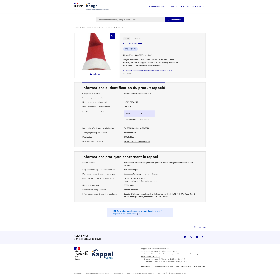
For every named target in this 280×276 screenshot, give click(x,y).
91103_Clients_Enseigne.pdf (136, 141)
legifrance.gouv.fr (182, 266)
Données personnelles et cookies (143, 273)
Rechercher (175, 19)
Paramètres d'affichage (178, 273)
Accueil (76, 28)
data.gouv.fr (198, 266)
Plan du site (77, 273)
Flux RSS (174, 6)
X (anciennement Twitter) (191, 237)
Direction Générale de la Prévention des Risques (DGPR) (164, 262)
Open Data (161, 273)
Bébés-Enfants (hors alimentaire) (92, 28)
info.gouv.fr (145, 266)
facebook (185, 237)
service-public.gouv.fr (163, 266)
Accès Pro (198, 6)
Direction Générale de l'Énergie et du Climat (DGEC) (163, 259)
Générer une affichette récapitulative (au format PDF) (148, 70)
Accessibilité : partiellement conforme (97, 273)
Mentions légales (118, 273)
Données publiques (158, 6)
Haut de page (200, 227)
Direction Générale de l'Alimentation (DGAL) (160, 251)
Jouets (108, 28)
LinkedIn (197, 237)
